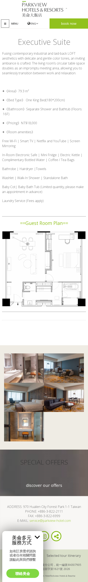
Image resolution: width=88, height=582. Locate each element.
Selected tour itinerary (64, 555)
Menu (14, 23)
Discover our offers (44, 485)
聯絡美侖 (22, 573)
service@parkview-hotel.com (50, 520)
